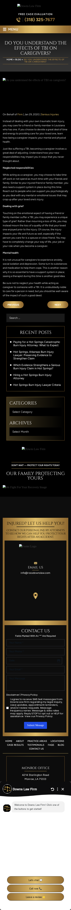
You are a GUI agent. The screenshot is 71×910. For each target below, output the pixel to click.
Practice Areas (37, 741)
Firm (20, 114)
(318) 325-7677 (40, 19)
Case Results (15, 745)
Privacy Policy (44, 716)
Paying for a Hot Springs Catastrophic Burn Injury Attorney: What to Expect (36, 343)
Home (8, 741)
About (20, 741)
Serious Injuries (50, 114)
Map (35, 595)
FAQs (51, 745)
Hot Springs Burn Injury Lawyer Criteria (37, 385)
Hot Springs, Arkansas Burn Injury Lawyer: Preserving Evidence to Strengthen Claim (33, 355)
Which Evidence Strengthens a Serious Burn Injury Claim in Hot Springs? (36, 366)
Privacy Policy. (29, 695)
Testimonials (35, 745)
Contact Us (36, 749)
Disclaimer (12, 695)
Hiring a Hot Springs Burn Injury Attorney (32, 376)
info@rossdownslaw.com (35, 573)
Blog (61, 745)
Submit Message (35, 725)
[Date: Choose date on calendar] (59, 661)
